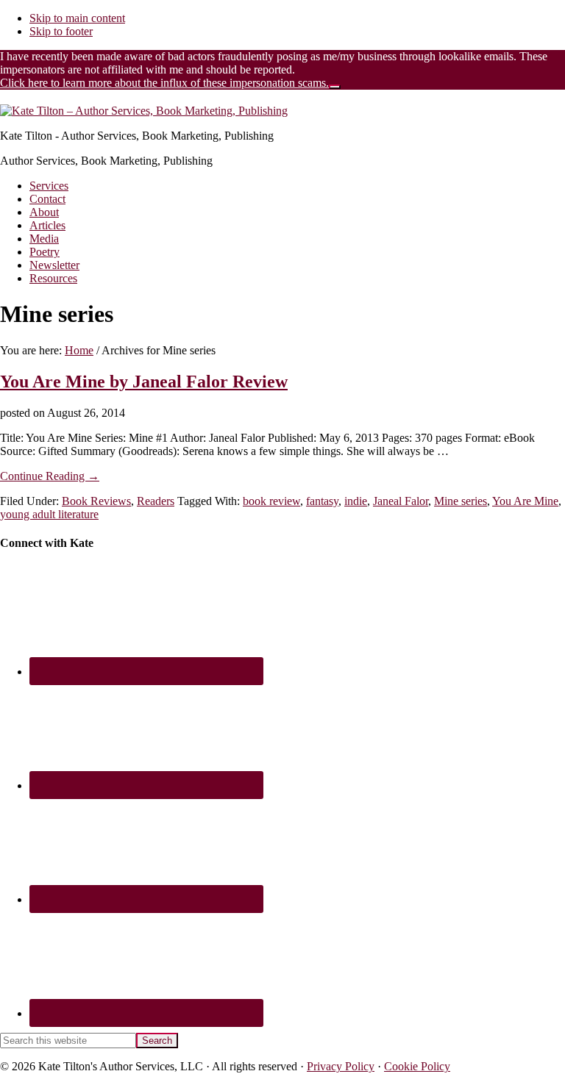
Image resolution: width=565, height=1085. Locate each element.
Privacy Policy (340, 1066)
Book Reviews (96, 501)
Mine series (460, 501)
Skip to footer (61, 31)
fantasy (322, 501)
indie (355, 501)
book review (271, 501)
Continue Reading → (49, 476)
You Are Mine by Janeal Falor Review (144, 381)
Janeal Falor (400, 501)
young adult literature (49, 514)
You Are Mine (525, 501)
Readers (155, 501)
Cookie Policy (417, 1066)
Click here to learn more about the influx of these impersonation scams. (164, 82)
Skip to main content (77, 18)
